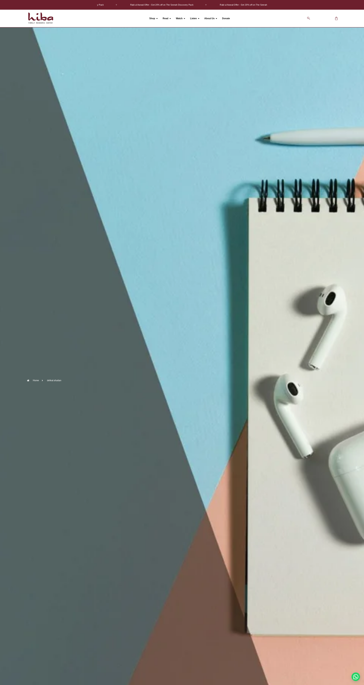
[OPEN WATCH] (184, 18)
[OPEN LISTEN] (198, 18)
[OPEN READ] (170, 18)
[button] (308, 18)
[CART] (336, 18)
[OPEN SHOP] (157, 18)
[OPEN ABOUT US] (216, 18)
